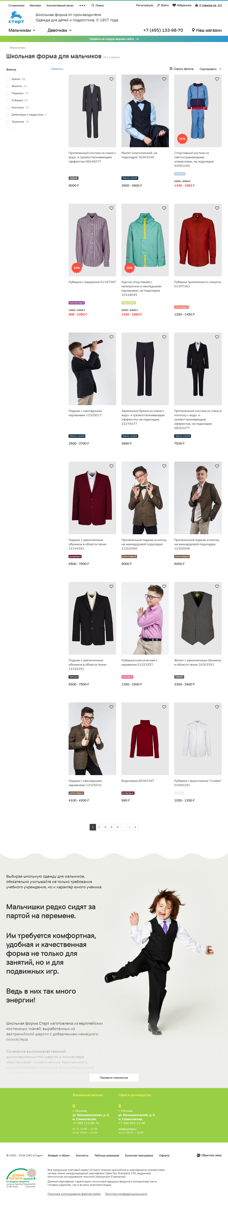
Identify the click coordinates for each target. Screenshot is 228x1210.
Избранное (184, 5)
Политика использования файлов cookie (74, 1194)
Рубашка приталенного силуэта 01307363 (197, 284)
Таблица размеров (106, 1155)
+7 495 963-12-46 (131, 1123)
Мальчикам (20, 30)
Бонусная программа (139, 1155)
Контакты (82, 1155)
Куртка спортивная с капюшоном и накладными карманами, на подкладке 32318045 (141, 288)
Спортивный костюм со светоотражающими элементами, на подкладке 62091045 (194, 159)
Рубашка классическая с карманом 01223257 (139, 662)
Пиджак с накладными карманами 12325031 (85, 783)
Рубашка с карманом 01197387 (92, 282)
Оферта (164, 1155)
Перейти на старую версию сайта (111, 39)
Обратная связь (211, 1155)
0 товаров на (210, 5)
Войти (165, 5)
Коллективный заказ (59, 5)
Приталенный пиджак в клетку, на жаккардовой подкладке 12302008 (144, 544)
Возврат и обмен (59, 1155)
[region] (34, 101)
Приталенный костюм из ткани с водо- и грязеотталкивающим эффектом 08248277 (92, 157)
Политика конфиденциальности (126, 1194)
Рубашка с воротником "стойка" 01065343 (198, 783)
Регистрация (144, 5)
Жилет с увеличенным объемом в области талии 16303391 (197, 662)
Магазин (35, 5)
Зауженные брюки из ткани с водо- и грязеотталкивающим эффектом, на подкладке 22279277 (143, 417)
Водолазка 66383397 (137, 781)
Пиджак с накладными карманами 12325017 (85, 413)
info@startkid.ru (127, 1128)
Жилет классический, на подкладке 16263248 (139, 155)
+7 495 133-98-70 (85, 1123)
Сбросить (57, 68)
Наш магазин (209, 30)
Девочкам (57, 30)
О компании (16, 5)
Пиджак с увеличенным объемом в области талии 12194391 (87, 544)
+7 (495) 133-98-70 (163, 30)
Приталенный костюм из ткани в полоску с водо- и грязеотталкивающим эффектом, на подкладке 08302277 (198, 419)
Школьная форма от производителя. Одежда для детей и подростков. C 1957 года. (77, 17)
